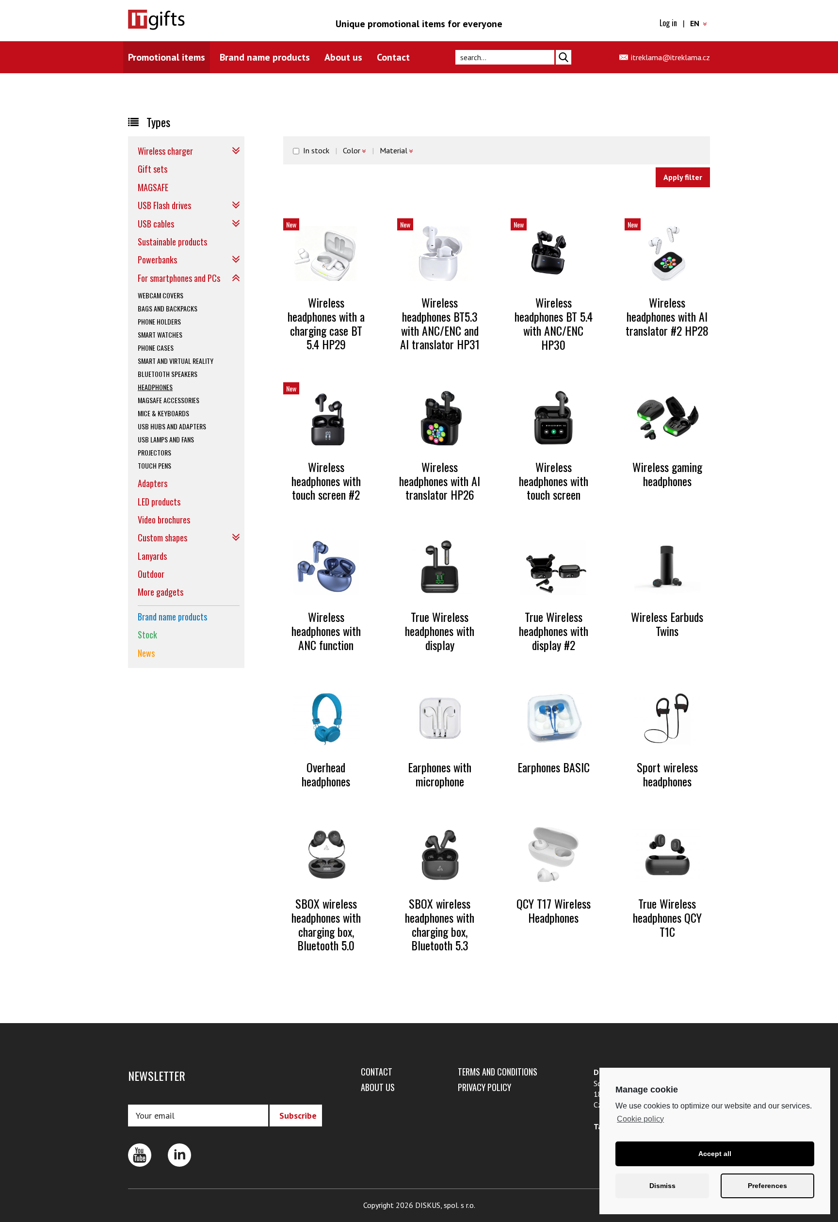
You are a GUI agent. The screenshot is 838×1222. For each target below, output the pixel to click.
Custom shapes (162, 537)
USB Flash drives (164, 205)
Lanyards (152, 556)
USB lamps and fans (166, 439)
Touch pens (154, 465)
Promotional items (166, 57)
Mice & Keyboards (163, 413)
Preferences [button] (767, 1185)
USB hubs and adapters (172, 426)
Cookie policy (640, 1119)
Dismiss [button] (662, 1185)
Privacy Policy (484, 1087)
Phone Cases (156, 347)
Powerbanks (157, 259)
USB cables (156, 223)
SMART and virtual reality (175, 361)
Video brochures (164, 519)
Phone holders (159, 321)
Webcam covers (160, 295)
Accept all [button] (714, 1153)
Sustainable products (172, 241)
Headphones (155, 387)
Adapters (152, 483)
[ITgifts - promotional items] (184, 20)
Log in (668, 22)
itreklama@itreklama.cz (670, 57)
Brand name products (265, 57)
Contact (393, 57)
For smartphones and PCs (179, 278)
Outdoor (151, 574)
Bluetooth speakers (167, 374)
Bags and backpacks (167, 308)
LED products (159, 501)
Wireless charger (165, 151)
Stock (147, 634)
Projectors (154, 452)
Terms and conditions (497, 1071)
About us (343, 57)
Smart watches (160, 334)
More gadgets (160, 592)
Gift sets (152, 169)
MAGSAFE (153, 187)
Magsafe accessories (168, 400)
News (146, 653)
